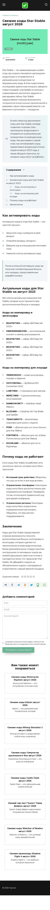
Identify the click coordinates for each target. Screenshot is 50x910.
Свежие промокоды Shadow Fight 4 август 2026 (25, 855)
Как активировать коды (22, 176)
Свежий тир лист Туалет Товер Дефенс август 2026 (25, 804)
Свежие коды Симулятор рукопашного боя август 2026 (25, 754)
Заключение (16, 204)
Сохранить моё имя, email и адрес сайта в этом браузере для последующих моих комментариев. (25, 643)
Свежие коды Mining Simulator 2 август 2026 (25, 729)
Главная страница (10, 15)
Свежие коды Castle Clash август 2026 (25, 779)
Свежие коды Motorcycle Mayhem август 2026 (25, 678)
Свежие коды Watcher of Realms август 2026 (25, 829)
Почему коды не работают (23, 200)
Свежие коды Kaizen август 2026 (25, 703)
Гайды (8, 49)
